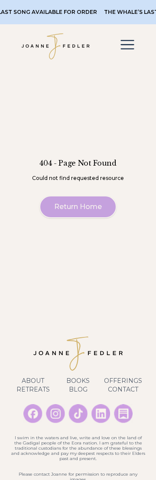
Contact (123, 389)
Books (78, 381)
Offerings (123, 381)
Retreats (33, 389)
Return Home (78, 206)
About (33, 381)
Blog (78, 389)
